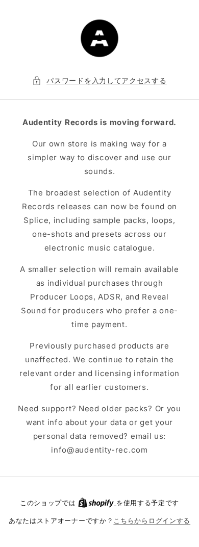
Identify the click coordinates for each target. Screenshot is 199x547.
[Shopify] (97, 503)
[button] (99, 80)
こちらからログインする (151, 520)
